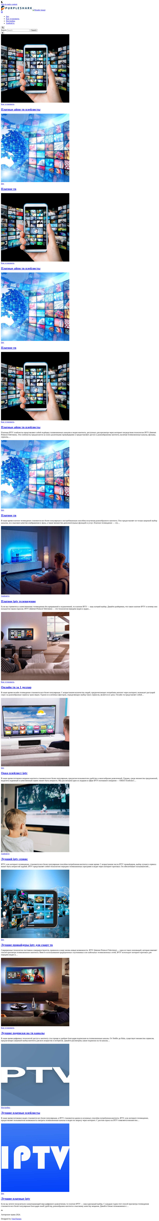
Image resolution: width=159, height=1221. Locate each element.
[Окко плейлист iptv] (35, 766)
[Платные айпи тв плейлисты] (35, 420)
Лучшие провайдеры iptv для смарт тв (27, 945)
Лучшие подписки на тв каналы (23, 1033)
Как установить (12, 19)
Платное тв (8, 189)
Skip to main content (9, 4)
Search (3, 30)
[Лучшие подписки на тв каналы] (35, 1026)
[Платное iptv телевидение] (35, 594)
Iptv (7, 16)
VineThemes (16, 1219)
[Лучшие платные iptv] (35, 1191)
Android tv (10, 23)
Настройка (10, 21)
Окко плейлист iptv (14, 773)
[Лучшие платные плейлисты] (35, 1105)
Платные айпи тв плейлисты (20, 109)
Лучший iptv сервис (14, 859)
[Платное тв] (35, 508)
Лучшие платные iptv (15, 1198)
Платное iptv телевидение (18, 601)
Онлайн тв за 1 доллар (16, 687)
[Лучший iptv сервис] (35, 851)
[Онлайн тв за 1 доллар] (35, 680)
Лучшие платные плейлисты (20, 1112)
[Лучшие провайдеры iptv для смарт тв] (35, 937)
